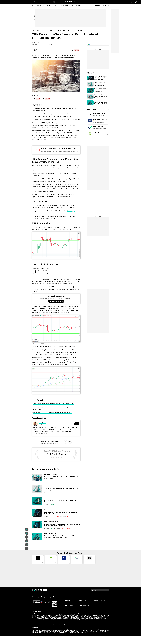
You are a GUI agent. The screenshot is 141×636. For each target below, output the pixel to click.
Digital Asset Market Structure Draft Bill (43, 197)
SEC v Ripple (67, 165)
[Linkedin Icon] (39, 597)
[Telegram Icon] (47, 597)
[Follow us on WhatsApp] (103, 5)
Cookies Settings (83, 603)
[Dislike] (70, 441)
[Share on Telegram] (26, 544)
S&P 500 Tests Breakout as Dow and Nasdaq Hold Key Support (52, 412)
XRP (34, 51)
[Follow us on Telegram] (108, 5)
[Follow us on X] (101, 5)
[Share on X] (26, 529)
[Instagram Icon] (44, 597)
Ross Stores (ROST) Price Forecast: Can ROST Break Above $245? (53, 403)
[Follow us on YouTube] (106, 5)
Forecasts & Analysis (43, 30)
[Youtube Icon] (42, 597)
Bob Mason (42, 423)
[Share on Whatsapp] (26, 537)
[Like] (65, 441)
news (39, 179)
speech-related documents (45, 187)
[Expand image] (79, 233)
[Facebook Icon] (36, 597)
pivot (58, 277)
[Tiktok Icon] (53, 597)
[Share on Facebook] (26, 533)
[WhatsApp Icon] (50, 597)
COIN (62, 213)
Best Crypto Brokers (56, 454)
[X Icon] (33, 597)
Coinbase (57, 213)
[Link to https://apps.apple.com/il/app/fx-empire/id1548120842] (36, 602)
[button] (2, 2)
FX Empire (34, 30)
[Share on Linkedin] (26, 540)
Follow (76, 423)
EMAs (36, 346)
